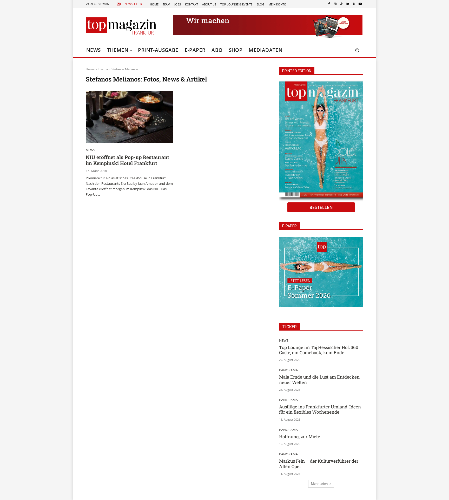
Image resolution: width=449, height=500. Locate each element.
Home (90, 69)
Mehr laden (319, 483)
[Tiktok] (341, 4)
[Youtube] (360, 4)
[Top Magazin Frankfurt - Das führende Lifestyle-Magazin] (121, 26)
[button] (357, 50)
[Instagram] (335, 4)
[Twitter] (354, 4)
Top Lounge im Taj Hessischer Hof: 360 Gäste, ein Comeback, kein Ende (318, 349)
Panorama (288, 370)
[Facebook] (329, 4)
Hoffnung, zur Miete (299, 437)
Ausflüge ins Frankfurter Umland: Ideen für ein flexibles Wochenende (320, 409)
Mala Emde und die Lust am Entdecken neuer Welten (319, 379)
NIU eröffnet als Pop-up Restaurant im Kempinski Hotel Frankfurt (127, 160)
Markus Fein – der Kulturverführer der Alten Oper (318, 463)
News (90, 150)
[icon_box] (129, 4)
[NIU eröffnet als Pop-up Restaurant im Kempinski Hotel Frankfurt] (129, 117)
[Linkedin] (348, 4)
